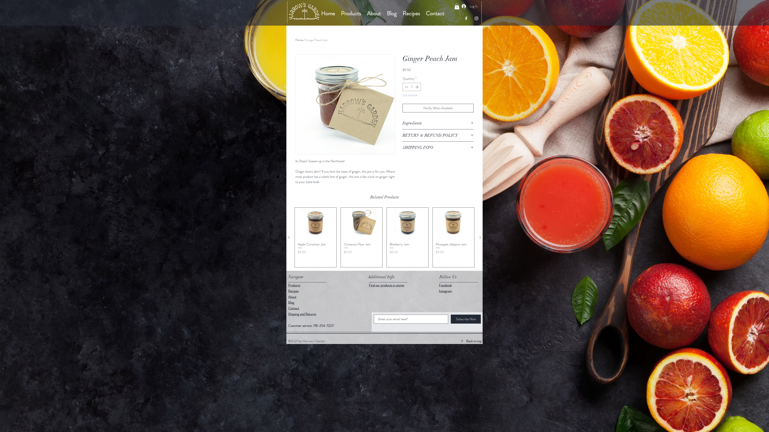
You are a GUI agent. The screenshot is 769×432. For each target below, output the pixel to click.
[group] (384, 237)
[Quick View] (315, 223)
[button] (456, 6)
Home (299, 40)
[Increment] (418, 87)
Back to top (474, 341)
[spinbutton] (412, 87)
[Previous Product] (288, 237)
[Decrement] (406, 87)
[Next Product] (480, 237)
